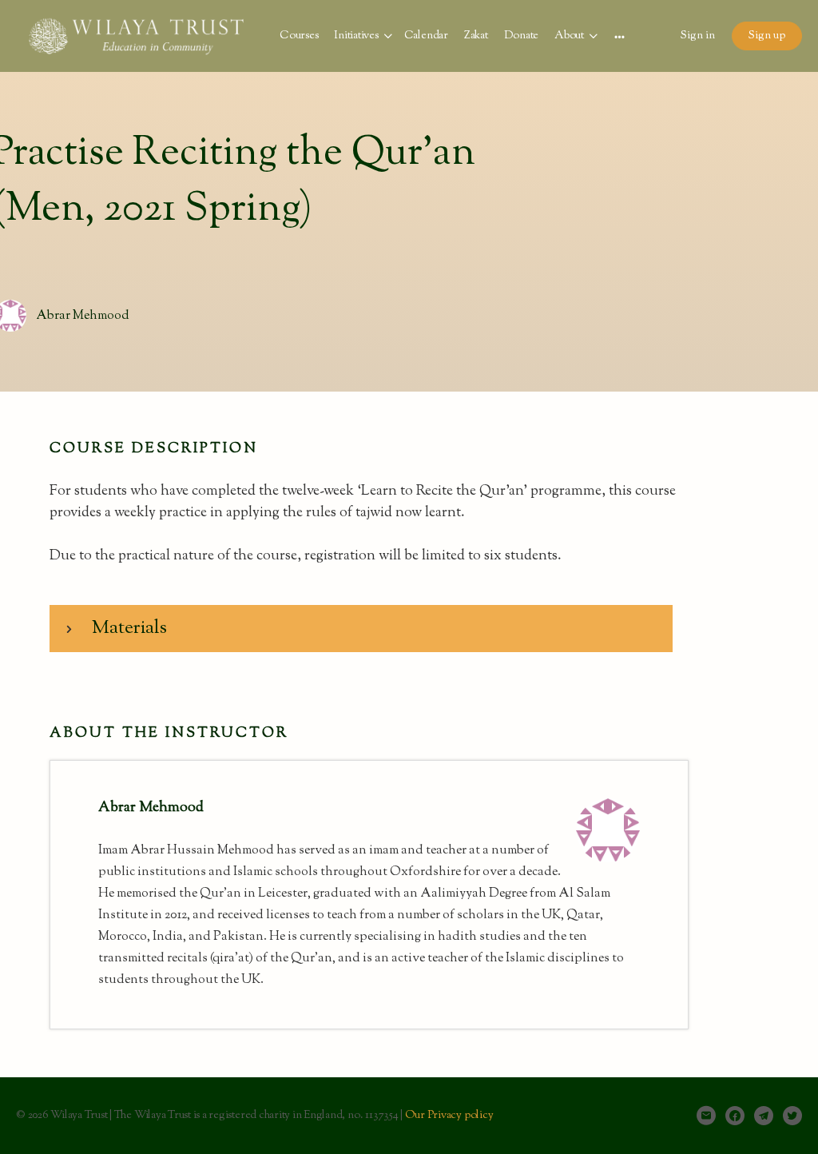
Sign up (767, 36)
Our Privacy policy (449, 1116)
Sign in (698, 36)
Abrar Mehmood (82, 316)
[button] (361, 628)
